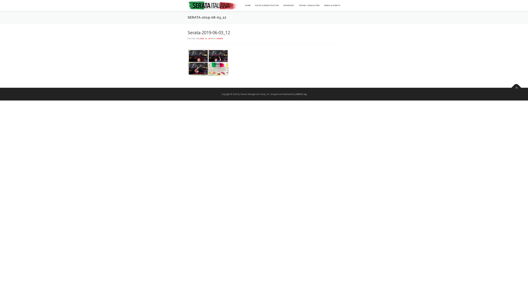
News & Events (332, 5)
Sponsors (288, 5)
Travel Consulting (309, 5)
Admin (220, 38)
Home (248, 5)
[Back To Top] (516, 88)
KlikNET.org (301, 94)
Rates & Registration (267, 5)
